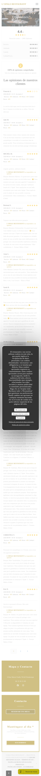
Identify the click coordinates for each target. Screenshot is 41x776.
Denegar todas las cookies (20, 414)
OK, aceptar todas (20, 410)
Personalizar (20, 418)
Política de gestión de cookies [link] (21, 425)
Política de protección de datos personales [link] (21, 422)
